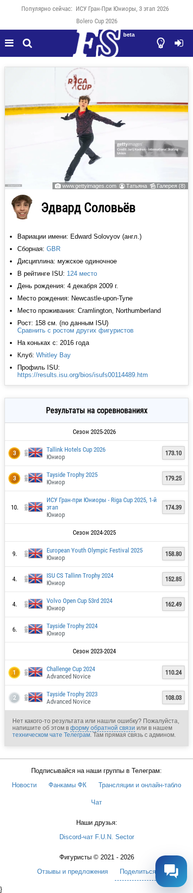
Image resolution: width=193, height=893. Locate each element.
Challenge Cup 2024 (71, 669)
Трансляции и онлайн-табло (139, 785)
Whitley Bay (53, 355)
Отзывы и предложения (72, 871)
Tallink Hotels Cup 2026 (76, 449)
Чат (96, 802)
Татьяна (136, 186)
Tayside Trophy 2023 (72, 694)
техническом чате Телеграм (51, 734)
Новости (24, 785)
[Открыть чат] (171, 871)
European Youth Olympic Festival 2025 (95, 550)
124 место (82, 273)
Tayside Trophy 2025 (72, 474)
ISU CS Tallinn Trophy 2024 (80, 575)
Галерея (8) (171, 186)
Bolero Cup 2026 (96, 21)
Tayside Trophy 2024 (72, 626)
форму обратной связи (102, 727)
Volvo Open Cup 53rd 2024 (79, 600)
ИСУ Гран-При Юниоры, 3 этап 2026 (122, 8)
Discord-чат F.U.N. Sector (96, 837)
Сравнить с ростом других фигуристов (75, 330)
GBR (53, 249)
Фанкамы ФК (67, 785)
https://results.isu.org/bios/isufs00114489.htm (82, 375)
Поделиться (138, 871)
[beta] (96, 49)
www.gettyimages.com (89, 186)
